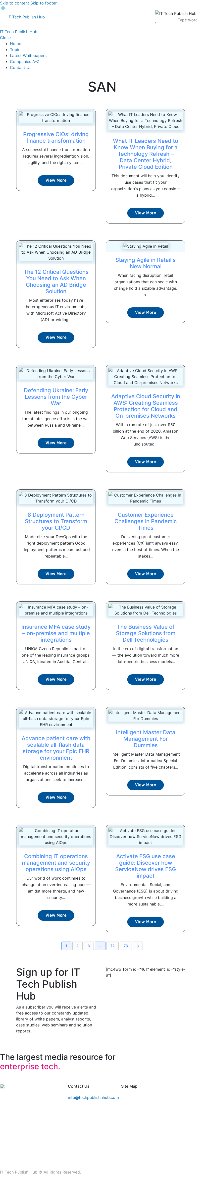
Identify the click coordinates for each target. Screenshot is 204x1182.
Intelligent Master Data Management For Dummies (145, 738)
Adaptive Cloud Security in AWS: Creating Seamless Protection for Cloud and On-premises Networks (145, 406)
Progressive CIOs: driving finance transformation (56, 137)
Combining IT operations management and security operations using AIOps (56, 862)
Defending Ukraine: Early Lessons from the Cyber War (56, 396)
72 (112, 946)
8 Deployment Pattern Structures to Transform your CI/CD (56, 521)
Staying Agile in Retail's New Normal (145, 263)
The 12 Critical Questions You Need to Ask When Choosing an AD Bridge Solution (56, 281)
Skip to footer (43, 2)
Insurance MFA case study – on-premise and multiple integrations (56, 633)
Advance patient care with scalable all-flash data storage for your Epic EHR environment (56, 748)
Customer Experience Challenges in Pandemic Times (145, 521)
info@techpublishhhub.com (93, 1097)
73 (126, 946)
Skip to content (14, 2)
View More (56, 180)
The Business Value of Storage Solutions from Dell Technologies (145, 633)
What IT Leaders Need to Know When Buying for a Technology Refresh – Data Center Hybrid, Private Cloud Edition (145, 154)
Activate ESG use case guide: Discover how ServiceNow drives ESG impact (145, 866)
